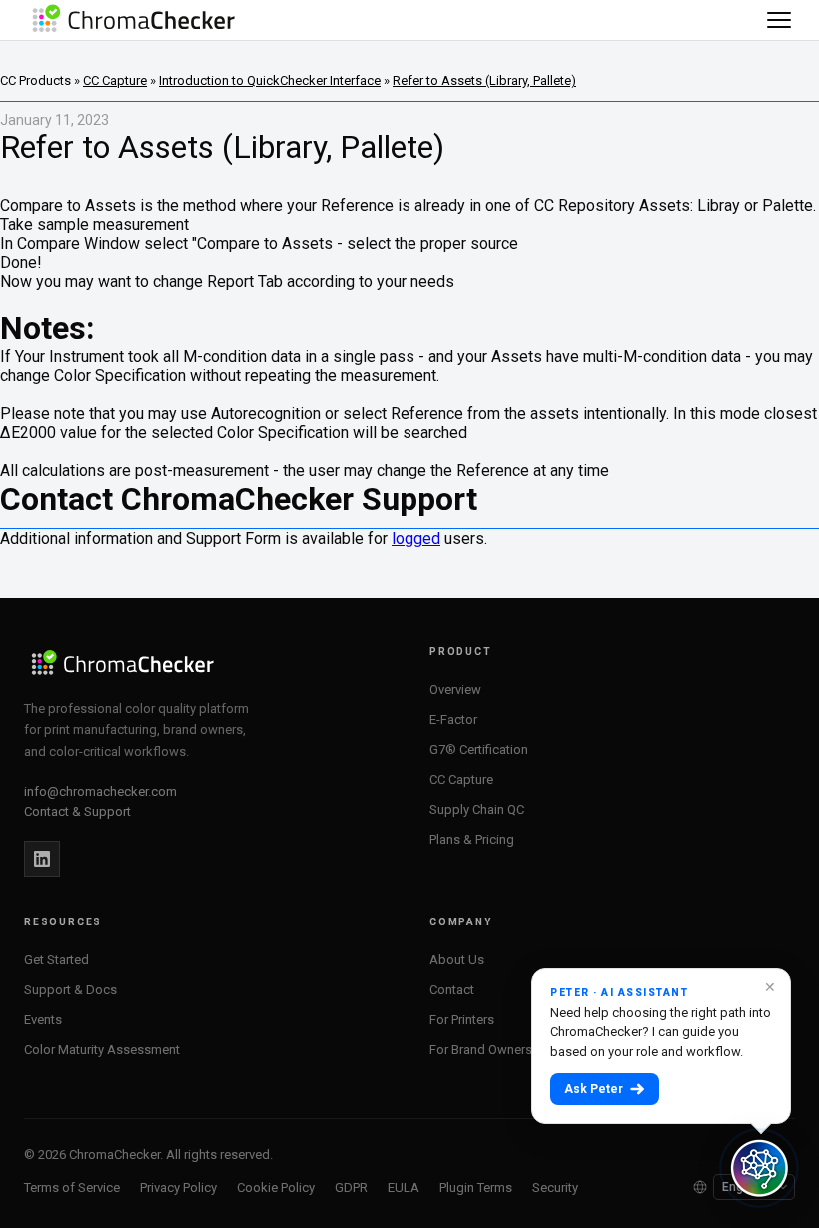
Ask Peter (593, 1089)
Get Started (56, 959)
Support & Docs (70, 989)
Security (555, 1187)
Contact (451, 989)
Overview (455, 689)
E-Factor (453, 719)
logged (416, 538)
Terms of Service (72, 1187)
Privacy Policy (178, 1187)
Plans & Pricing (471, 839)
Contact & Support (77, 811)
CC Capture (115, 80)
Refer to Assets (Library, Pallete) (484, 80)
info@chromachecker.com (100, 791)
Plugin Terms (475, 1187)
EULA (403, 1187)
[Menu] (779, 20)
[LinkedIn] (42, 859)
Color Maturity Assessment (102, 1049)
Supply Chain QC (476, 809)
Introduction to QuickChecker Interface (270, 80)
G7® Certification (478, 749)
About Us (456, 959)
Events (43, 1019)
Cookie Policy (276, 1187)
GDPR (351, 1187)
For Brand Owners (480, 1049)
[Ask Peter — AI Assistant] (759, 1168)
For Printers (461, 1019)
